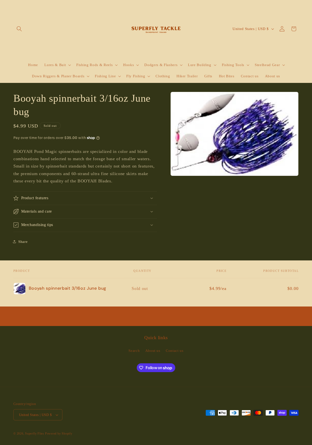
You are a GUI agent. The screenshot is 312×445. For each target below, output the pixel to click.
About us (152, 350)
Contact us (175, 350)
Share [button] (23, 241)
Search (134, 350)
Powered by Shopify (58, 433)
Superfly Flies (34, 433)
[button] (19, 29)
